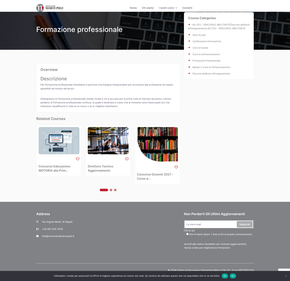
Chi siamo (148, 7)
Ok (224, 275)
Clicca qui (218, 232)
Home (133, 7)
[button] (104, 190)
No (233, 275)
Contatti (187, 7)
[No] (285, 276)
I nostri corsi (166, 7)
